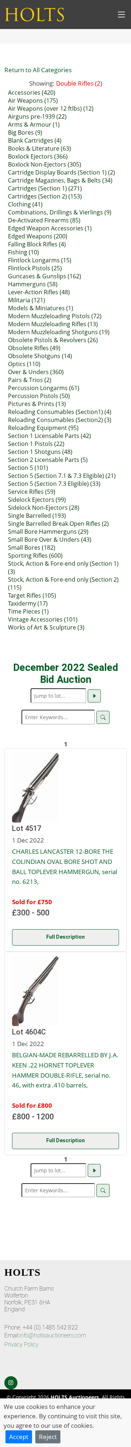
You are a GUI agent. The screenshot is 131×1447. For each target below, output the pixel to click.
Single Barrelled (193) (37, 516)
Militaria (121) (26, 300)
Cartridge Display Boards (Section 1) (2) (61, 172)
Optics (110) (24, 364)
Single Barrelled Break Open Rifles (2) (58, 524)
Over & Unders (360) (36, 372)
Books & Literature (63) (39, 148)
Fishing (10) (23, 252)
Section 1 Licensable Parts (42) (49, 436)
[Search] (103, 717)
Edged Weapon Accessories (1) (50, 228)
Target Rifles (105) (32, 595)
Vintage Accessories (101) (43, 619)
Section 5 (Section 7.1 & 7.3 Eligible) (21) (62, 476)
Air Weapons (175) (33, 100)
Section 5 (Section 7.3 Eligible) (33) (54, 484)
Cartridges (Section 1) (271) (45, 188)
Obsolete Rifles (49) (34, 348)
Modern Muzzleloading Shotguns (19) (59, 332)
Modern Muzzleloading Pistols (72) (55, 316)
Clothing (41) (25, 204)
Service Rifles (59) (31, 492)
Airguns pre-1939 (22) (37, 116)
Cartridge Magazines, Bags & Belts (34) (60, 180)
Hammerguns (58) (32, 284)
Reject (48, 1436)
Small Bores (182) (31, 548)
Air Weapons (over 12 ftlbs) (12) (51, 108)
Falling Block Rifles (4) (37, 244)
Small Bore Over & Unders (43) (49, 540)
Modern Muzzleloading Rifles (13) (53, 324)
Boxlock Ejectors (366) (38, 156)
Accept (18, 1436)
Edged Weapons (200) (37, 236)
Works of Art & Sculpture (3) (46, 627)
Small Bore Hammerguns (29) (48, 532)
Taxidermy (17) (28, 603)
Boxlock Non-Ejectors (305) (44, 164)
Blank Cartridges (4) (34, 140)
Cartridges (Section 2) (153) (45, 196)
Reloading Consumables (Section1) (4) (59, 412)
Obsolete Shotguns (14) (40, 356)
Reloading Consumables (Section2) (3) (59, 420)
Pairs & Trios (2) (29, 380)
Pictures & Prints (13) (37, 404)
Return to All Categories (38, 69)
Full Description (65, 937)
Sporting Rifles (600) (35, 555)
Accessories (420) (31, 93)
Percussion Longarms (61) (43, 388)
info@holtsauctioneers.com (52, 1335)
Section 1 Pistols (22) (36, 444)
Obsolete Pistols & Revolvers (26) (53, 340)
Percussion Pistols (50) (39, 396)
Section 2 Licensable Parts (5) (48, 460)
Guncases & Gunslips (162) (44, 276)
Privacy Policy (21, 1344)
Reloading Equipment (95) (43, 428)
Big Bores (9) (25, 132)
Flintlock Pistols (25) (35, 268)
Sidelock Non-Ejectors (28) (43, 508)
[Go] (94, 695)
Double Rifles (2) (79, 83)
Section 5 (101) (28, 468)
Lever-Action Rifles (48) (39, 292)
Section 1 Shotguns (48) (40, 452)
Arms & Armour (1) (34, 124)
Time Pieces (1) (28, 611)
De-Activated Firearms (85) (44, 220)
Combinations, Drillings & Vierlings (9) (59, 212)
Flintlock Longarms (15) (39, 260)
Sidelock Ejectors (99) (37, 500)
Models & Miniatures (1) (40, 308)
